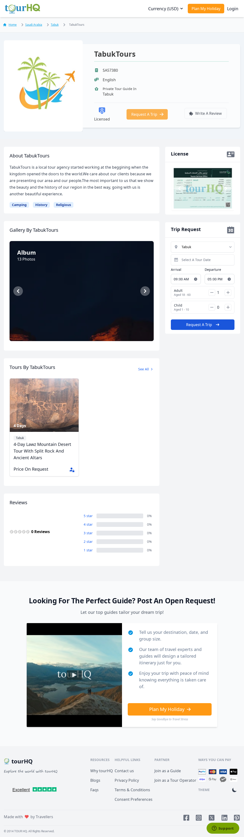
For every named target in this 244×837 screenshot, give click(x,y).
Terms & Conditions (132, 789)
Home (13, 25)
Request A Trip (144, 114)
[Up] (228, 292)
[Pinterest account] (237, 817)
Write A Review (208, 113)
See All (143, 369)
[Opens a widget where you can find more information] (222, 829)
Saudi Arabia (33, 25)
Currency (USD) (163, 8)
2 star (88, 541)
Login (232, 8)
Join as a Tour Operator (175, 780)
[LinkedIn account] (224, 817)
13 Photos (84, 330)
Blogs (95, 780)
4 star (88, 524)
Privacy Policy (127, 780)
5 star (88, 516)
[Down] (211, 292)
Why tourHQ (101, 770)
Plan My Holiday (206, 8)
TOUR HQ (20, 831)
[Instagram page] (198, 817)
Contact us (124, 770)
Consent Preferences (133, 799)
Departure (213, 269)
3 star (88, 533)
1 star (88, 550)
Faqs (94, 789)
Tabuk (55, 25)
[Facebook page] (186, 817)
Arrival (176, 269)
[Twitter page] (211, 818)
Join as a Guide (167, 770)
